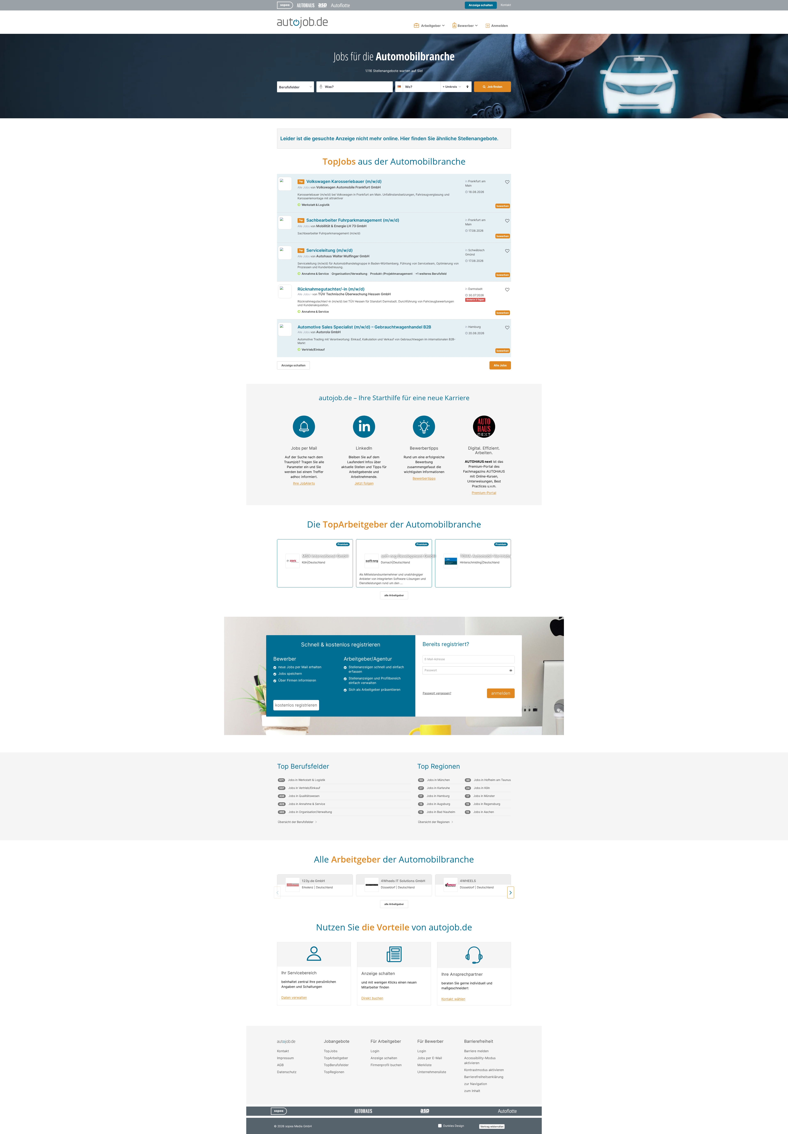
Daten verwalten (294, 997)
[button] (467, 86)
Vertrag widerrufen (491, 1126)
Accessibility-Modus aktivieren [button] (480, 1060)
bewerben (503, 205)
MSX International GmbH (325, 556)
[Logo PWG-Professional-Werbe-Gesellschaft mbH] (285, 291)
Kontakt (506, 5)
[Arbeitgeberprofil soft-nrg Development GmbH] (372, 561)
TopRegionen (334, 1072)
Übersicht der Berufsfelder (295, 822)
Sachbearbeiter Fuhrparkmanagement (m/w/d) (352, 220)
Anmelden (499, 26)
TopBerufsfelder (336, 1065)
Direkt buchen (372, 998)
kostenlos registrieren (296, 705)
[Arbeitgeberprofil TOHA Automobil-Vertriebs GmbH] (451, 561)
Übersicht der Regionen (434, 822)
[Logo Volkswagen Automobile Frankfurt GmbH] (285, 183)
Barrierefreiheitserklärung (483, 1077)
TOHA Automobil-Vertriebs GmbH (492, 556)
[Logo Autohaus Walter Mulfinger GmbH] (285, 252)
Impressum (285, 1058)
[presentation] (510, 892)
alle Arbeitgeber (394, 595)
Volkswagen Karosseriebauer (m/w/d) (344, 181)
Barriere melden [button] (476, 1051)
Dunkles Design (453, 1125)
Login (375, 1051)
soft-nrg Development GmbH (408, 556)
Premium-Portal (484, 493)
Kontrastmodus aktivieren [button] (484, 1070)
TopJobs (330, 1051)
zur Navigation (475, 1084)
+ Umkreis (450, 86)
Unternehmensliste (431, 1072)
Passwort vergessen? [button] (437, 693)
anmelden (500, 693)
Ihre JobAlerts (304, 483)
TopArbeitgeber (336, 1058)
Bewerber (466, 26)
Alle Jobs (304, 187)
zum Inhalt (472, 1091)
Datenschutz (287, 1072)
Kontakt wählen (453, 999)
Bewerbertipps (424, 478)
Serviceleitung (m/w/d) (329, 250)
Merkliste (424, 1065)
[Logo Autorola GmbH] (285, 329)
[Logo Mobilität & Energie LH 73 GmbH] (285, 222)
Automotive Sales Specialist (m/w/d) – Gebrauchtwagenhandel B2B (364, 327)
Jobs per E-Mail (429, 1058)
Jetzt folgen (364, 483)
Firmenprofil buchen (386, 1065)
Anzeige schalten (481, 5)
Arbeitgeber (431, 26)
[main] (394, 530)
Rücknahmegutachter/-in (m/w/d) (331, 289)
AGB (280, 1065)
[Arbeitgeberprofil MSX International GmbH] (293, 561)
